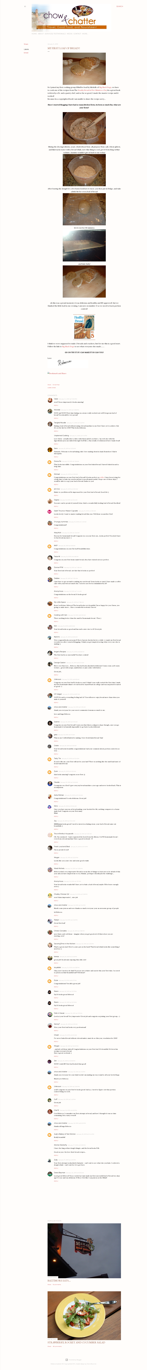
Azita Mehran (59, 795)
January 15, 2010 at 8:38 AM (75, 652)
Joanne (57, 722)
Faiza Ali (57, 556)
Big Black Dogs (105, 87)
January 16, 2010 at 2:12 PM (76, 1072)
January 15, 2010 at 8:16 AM (69, 637)
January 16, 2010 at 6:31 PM (68, 1110)
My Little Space (60, 602)
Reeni (56, 991)
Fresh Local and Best (62, 847)
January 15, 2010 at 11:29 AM (83, 834)
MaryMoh (57, 533)
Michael (57, 474)
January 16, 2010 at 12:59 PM (66, 1061)
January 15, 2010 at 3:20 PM (85, 944)
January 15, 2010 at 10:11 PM (68, 991)
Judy (56, 1160)
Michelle (57, 410)
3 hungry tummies (61, 522)
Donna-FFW (58, 567)
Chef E (56, 1110)
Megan (56, 857)
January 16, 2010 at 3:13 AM (68, 1024)
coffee (102, 477)
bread (26, 53)
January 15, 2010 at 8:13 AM (66, 626)
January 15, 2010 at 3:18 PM (75, 931)
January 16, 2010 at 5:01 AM (68, 1035)
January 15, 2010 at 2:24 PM (76, 905)
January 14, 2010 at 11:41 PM (78, 435)
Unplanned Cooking (61, 436)
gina (55, 735)
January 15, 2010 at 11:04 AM (66, 821)
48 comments (57, 1346)
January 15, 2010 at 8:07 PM (68, 980)
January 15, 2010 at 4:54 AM (70, 533)
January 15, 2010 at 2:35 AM (69, 474)
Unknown (57, 679)
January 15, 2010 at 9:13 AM (68, 745)
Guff (55, 1099)
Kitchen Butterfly (60, 1145)
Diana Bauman (59, 1173)
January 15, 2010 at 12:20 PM (69, 857)
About (41, 34)
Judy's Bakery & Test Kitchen (65, 1134)
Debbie (57, 578)
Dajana (56, 500)
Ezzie (56, 980)
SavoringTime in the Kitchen (64, 944)
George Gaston (60, 663)
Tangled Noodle (60, 423)
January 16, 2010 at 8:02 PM (77, 1123)
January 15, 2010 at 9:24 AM (70, 758)
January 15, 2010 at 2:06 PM (78, 894)
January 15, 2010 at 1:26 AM (70, 461)
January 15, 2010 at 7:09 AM (69, 578)
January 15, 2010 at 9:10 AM (68, 722)
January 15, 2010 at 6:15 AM (66, 545)
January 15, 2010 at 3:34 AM (68, 500)
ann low (57, 489)
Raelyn (56, 920)
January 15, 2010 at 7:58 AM (75, 602)
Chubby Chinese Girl (61, 894)
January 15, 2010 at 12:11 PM (79, 846)
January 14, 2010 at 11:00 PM (68, 399)
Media (69, 34)
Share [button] (26, 44)
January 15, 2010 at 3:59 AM (87, 511)
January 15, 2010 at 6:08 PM (70, 967)
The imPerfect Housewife (63, 834)
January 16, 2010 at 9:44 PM (85, 1134)
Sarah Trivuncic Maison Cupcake (66, 511)
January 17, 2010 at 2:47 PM (67, 1160)
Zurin (56, 771)
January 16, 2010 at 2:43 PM (67, 1099)
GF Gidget (58, 694)
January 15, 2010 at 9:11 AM (66, 734)
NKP (56, 545)
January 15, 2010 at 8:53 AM (70, 679)
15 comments (57, 1284)
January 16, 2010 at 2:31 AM (73, 1013)
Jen (55, 1061)
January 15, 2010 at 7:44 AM (72, 591)
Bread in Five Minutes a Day (92, 90)
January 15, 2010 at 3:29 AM (69, 489)
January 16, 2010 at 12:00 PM (69, 1046)
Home (34, 34)
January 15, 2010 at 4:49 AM (77, 522)
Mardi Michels (59, 868)
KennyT (57, 1024)
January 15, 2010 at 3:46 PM (68, 956)
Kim (55, 626)
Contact (77, 34)
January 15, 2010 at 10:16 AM (69, 782)
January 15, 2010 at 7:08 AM (73, 567)
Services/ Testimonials (55, 34)
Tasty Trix (57, 758)
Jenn (56, 448)
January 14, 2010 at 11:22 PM (75, 423)
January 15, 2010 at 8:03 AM (77, 615)
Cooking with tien (60, 615)
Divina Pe (57, 461)
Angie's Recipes (60, 652)
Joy (55, 821)
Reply (56, 405)
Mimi (56, 806)
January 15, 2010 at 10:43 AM (74, 795)
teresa (56, 956)
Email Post (56, 384)
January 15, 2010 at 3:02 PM (68, 920)
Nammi (57, 637)
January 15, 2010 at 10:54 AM (68, 806)
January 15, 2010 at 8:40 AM (75, 662)
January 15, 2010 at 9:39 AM (67, 771)
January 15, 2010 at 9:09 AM (77, 707)
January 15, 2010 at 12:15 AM (67, 448)
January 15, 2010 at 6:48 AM (69, 556)
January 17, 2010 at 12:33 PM (77, 1145)
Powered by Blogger (75, 1360)
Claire (56, 399)
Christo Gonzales (60, 931)
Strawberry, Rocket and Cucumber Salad (76, 1342)
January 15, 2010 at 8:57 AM (71, 694)
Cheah (56, 1035)
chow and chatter (60, 707)
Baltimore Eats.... (59, 1280)
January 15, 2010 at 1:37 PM (72, 881)
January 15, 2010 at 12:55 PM (74, 868)
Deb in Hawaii (59, 1013)
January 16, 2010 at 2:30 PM (71, 1086)
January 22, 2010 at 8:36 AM (75, 1173)
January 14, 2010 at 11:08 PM (70, 410)
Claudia (56, 782)
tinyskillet (57, 967)
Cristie (56, 746)
